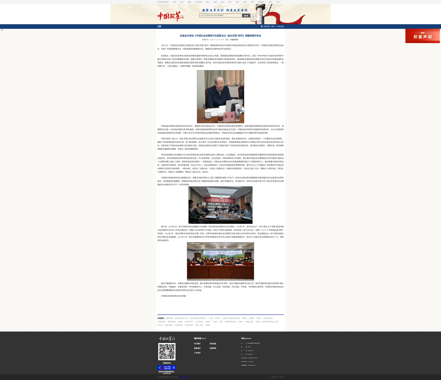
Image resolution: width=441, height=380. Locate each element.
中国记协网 (249, 322)
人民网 (210, 318)
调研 (189, 2)
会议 (182, 2)
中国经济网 (179, 325)
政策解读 (261, 2)
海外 (237, 2)
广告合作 (197, 353)
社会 (222, 2)
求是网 (257, 322)
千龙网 (214, 322)
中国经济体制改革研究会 (231, 318)
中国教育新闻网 (230, 322)
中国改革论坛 (268, 318)
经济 (207, 2)
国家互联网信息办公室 (270, 322)
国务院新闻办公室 (181, 318)
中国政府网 (169, 318)
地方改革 (198, 2)
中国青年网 (168, 325)
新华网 (217, 318)
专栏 (252, 2)
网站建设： (274, 377)
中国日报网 (189, 325)
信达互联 (281, 377)
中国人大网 (199, 325)
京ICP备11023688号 (183, 377)
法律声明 (213, 348)
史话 (244, 2)
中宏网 (207, 322)
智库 (270, 2)
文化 (230, 2)
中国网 (207, 325)
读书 (278, 2)
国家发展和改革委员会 (198, 318)
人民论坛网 (199, 322)
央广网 (159, 325)
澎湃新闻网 (172, 322)
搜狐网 (251, 318)
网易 (220, 322)
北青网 (240, 322)
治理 (215, 2)
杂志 (174, 2)
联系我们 (197, 348)
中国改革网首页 (163, 2)
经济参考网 (189, 322)
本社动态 (213, 344)
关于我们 (197, 344)
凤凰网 (180, 322)
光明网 (258, 318)
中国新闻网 (161, 322)
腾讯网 (244, 318)
